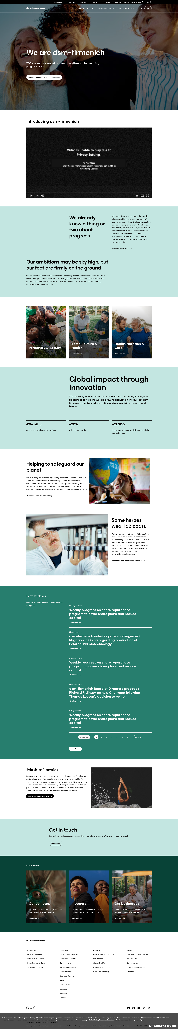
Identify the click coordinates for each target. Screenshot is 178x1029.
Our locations (65, 985)
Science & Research (67, 976)
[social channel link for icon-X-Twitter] (149, 1008)
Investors (96, 951)
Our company (64, 951)
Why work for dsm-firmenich (137, 954)
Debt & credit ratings (101, 972)
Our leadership (65, 963)
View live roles (132, 959)
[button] (141, 8)
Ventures (63, 989)
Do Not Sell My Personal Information (101, 1020)
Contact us (64, 998)
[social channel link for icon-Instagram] (143, 1008)
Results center (98, 959)
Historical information (101, 967)
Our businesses (31, 951)
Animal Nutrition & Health (36, 967)
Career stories (132, 963)
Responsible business (68, 967)
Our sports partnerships (69, 954)
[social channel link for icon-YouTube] (138, 1008)
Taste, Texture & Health (35, 959)
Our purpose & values (68, 959)
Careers (129, 951)
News (62, 980)
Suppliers (63, 993)
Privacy (84, 1020)
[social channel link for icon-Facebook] (133, 1008)
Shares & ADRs (99, 963)
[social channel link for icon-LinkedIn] (128, 1008)
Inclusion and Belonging (136, 967)
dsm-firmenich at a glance (103, 954)
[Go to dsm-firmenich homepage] (35, 8)
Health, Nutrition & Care (35, 963)
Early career (131, 972)
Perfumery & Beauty (34, 954)
